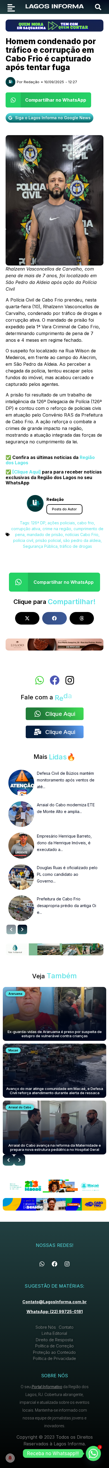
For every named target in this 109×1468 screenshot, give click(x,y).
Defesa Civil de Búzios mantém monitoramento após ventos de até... (65, 780)
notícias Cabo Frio (81, 534)
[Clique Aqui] (26, 472)
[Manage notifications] (10, 1457)
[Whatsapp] (39, 680)
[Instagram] (70, 680)
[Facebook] (54, 680)
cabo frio (85, 522)
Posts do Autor (64, 509)
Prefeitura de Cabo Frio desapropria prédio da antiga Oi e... (66, 905)
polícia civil (23, 540)
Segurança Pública (40, 546)
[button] (98, 7)
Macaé (13, 1050)
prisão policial (48, 540)
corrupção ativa (25, 528)
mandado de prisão (45, 534)
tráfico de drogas (76, 546)
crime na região (56, 528)
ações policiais (61, 522)
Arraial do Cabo (19, 1107)
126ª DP (38, 522)
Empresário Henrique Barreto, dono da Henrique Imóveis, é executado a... (64, 843)
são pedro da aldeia (82, 540)
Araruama (15, 993)
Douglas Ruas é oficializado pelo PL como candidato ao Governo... (67, 874)
